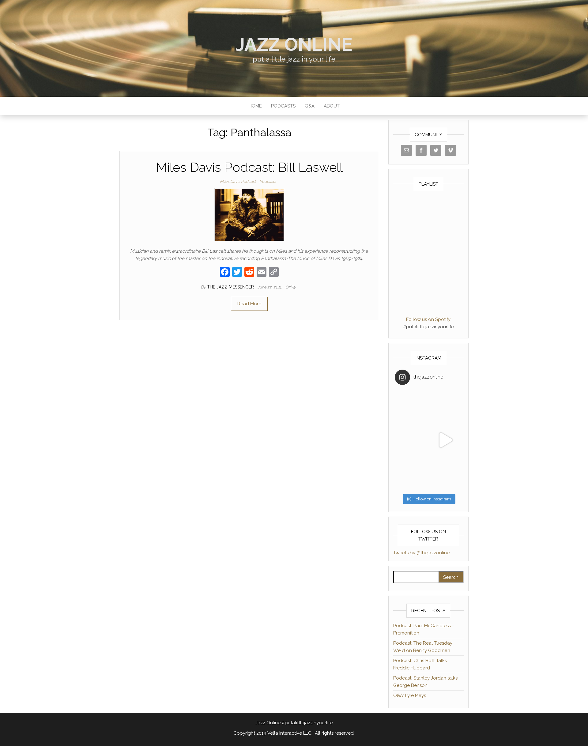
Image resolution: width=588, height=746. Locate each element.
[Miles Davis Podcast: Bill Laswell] (249, 214)
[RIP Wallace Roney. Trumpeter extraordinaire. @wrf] (411, 474)
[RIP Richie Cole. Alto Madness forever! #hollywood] (411, 406)
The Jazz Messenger (231, 286)
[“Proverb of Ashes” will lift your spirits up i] (445, 474)
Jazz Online (294, 44)
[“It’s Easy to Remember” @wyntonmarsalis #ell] (411, 440)
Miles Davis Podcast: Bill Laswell (249, 167)
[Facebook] (225, 272)
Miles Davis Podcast (238, 181)
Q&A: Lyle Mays (409, 695)
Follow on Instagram (432, 499)
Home (255, 106)
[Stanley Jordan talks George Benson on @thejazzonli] (445, 440)
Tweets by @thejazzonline (421, 553)
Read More (249, 304)
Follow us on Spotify (428, 319)
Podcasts (283, 106)
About (332, 106)
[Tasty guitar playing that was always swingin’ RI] (445, 406)
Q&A (310, 106)
